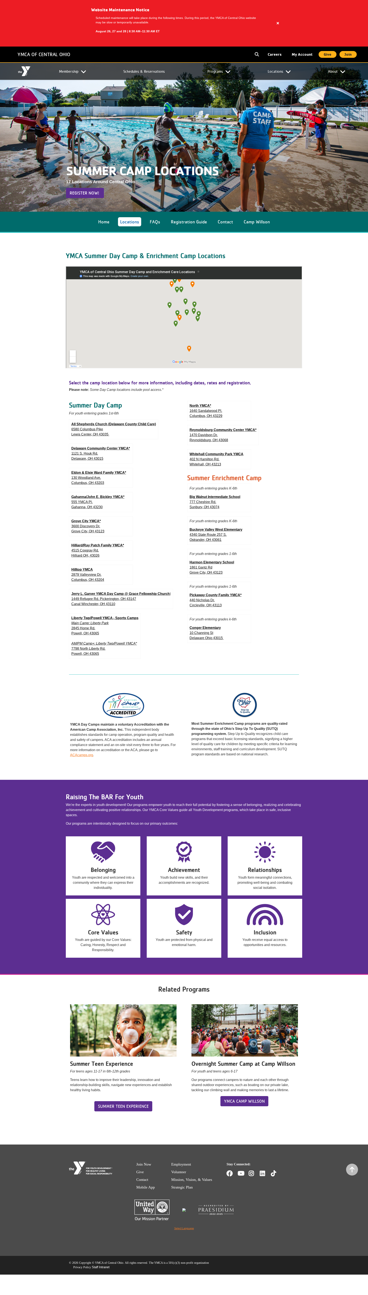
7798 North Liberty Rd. (88, 648)
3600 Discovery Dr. (85, 526)
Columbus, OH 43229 (206, 416)
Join (348, 54)
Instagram (254, 1173)
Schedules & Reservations (144, 71)
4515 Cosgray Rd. (85, 550)
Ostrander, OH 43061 (205, 540)
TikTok (276, 1173)
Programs (215, 71)
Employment (181, 1164)
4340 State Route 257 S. (208, 534)
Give (327, 54)
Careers (275, 54)
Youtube (241, 1173)
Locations (275, 71)
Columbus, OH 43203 (87, 483)
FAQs (155, 221)
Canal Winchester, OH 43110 (93, 604)
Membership (69, 71)
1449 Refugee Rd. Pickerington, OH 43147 (103, 599)
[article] (184, 23)
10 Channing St (201, 633)
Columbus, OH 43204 (87, 580)
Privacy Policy (82, 1267)
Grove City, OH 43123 (87, 531)
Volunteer (178, 1172)
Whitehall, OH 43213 (205, 464)
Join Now (143, 1164)
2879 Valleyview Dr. (86, 574)
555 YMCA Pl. (82, 502)
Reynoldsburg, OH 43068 (209, 440)
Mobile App (145, 1187)
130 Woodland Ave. (86, 477)
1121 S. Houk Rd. (84, 453)
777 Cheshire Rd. (203, 502)
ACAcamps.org (81, 755)
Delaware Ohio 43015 (207, 638)
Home (24, 71)
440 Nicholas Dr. (202, 600)
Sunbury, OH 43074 (204, 507)
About (333, 71)
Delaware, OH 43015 (87, 458)
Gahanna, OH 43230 (87, 507)
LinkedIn (265, 1173)
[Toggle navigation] (257, 54)
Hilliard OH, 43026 (85, 555)
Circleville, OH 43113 (206, 605)
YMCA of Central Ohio (43, 54)
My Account (302, 54)
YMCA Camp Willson (244, 1101)
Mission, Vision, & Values (191, 1179)
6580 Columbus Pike (87, 429)
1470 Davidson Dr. (204, 435)
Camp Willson (257, 221)
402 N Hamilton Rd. (204, 459)
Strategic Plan (182, 1187)
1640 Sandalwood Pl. (206, 411)
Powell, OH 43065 (85, 633)
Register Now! (85, 193)
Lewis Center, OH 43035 (90, 434)
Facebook (230, 1173)
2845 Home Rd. (83, 628)
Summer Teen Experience (123, 1106)
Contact (225, 221)
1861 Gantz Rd (201, 567)
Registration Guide (189, 221)
